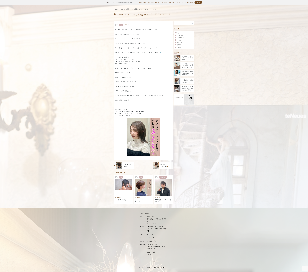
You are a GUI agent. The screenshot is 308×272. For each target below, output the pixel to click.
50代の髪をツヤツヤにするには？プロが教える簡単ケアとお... (187, 57)
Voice (169, 2)
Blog (161, 2)
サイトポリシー (143, 267)
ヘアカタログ (180, 37)
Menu (152, 2)
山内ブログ (179, 42)
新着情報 (178, 45)
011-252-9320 (151, 234)
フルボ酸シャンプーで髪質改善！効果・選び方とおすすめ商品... (187, 88)
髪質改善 (178, 47)
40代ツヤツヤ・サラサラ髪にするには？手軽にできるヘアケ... (187, 73)
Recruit (178, 2)
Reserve (198, 2)
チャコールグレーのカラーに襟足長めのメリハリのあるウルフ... (187, 80)
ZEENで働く (179, 35)
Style (148, 2)
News (165, 2)
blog (177, 33)
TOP (135, 2)
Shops (173, 2)
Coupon (157, 2)
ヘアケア (178, 40)
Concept (140, 2)
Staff (144, 2)
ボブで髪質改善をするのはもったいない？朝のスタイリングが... (187, 65)
